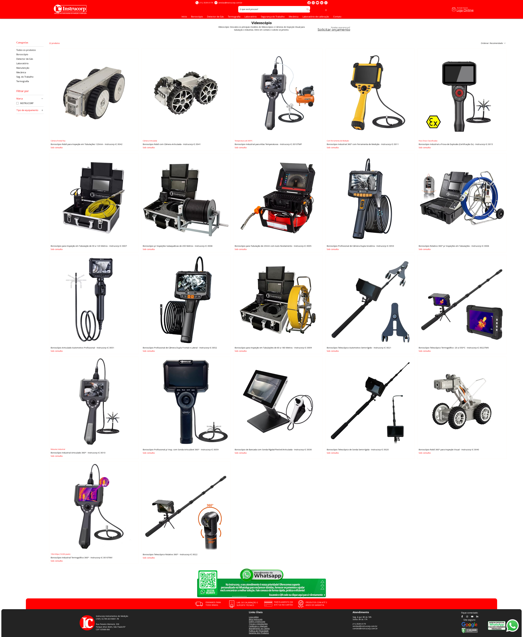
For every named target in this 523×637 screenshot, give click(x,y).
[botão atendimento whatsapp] (496, 625)
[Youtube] (317, 2)
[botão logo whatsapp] (514, 625)
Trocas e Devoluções (258, 624)
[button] (326, 9)
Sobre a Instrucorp (257, 621)
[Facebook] (309, 2)
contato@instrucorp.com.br (365, 628)
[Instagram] (313, 2)
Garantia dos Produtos (259, 633)
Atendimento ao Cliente (259, 628)
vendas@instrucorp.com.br (230, 2)
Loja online (254, 617)
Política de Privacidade (259, 630)
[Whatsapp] (326, 2)
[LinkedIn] (321, 2)
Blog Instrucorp (255, 619)
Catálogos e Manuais (258, 626)
